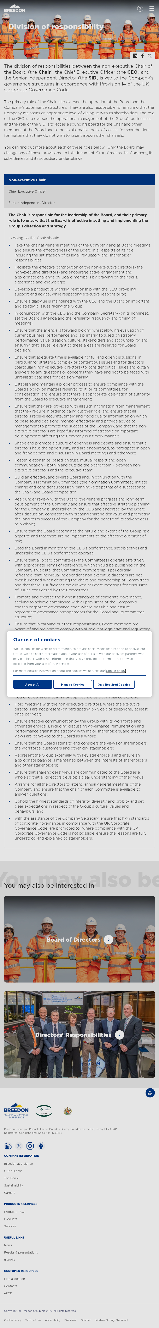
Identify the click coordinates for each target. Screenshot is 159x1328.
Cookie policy (115, 671)
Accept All (32, 684)
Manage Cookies (72, 684)
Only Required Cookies (114, 684)
